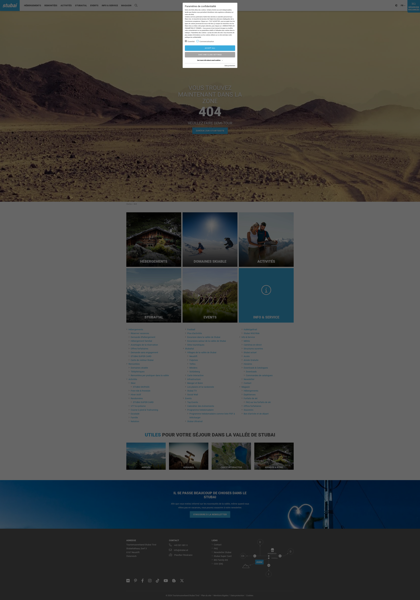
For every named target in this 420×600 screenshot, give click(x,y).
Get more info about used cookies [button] (208, 60)
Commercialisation (206, 41)
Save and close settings (210, 55)
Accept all (210, 48)
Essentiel (191, 41)
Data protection (230, 66)
